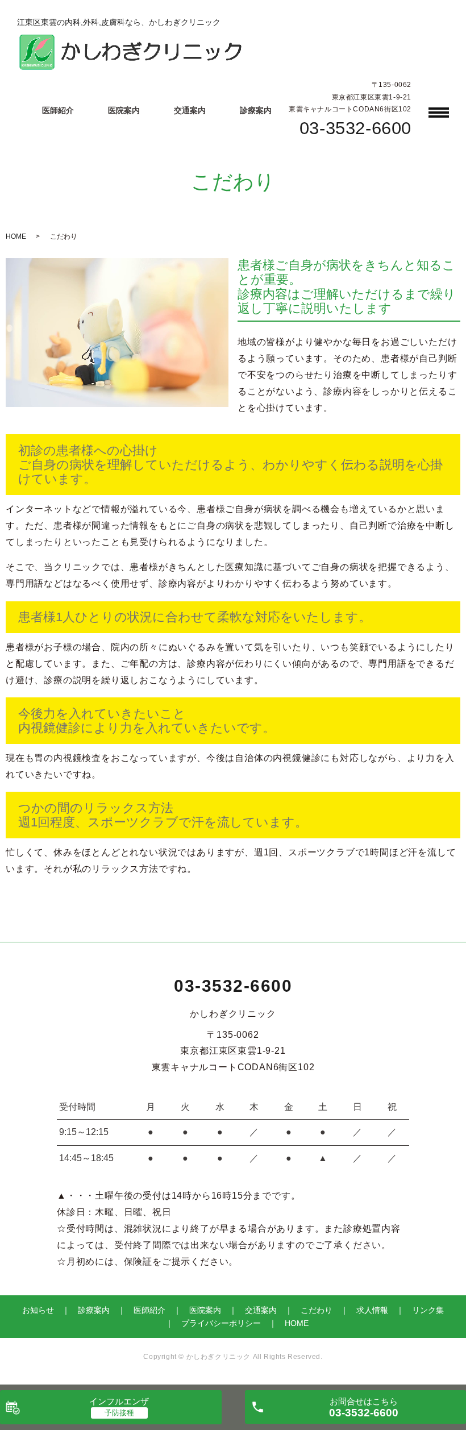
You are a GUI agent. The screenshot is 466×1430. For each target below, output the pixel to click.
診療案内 (256, 110)
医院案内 (124, 110)
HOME (16, 236)
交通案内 (190, 110)
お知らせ (38, 1310)
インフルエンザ (119, 1401)
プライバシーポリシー (221, 1323)
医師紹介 (58, 110)
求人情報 (372, 1310)
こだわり (316, 1310)
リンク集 (428, 1310)
